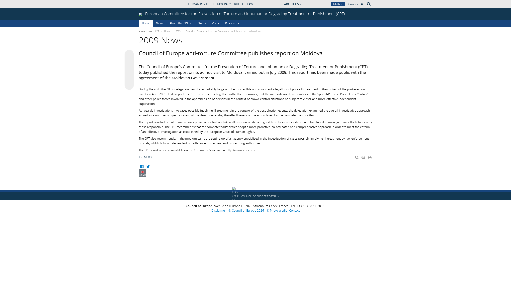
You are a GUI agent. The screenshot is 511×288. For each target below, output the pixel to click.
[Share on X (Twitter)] (129, 62)
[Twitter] (148, 167)
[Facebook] (142, 167)
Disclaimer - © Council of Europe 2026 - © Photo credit (249, 210)
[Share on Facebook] (129, 70)
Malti (337, 4)
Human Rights (199, 4)
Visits (215, 23)
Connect (354, 4)
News (159, 23)
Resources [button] (232, 23)
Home (146, 23)
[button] (255, 196)
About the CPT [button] (178, 23)
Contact (294, 210)
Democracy (222, 4)
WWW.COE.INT (149, 4)
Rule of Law (243, 4)
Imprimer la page (370, 156)
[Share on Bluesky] (129, 55)
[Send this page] (129, 85)
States (202, 23)
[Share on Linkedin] (129, 78)
